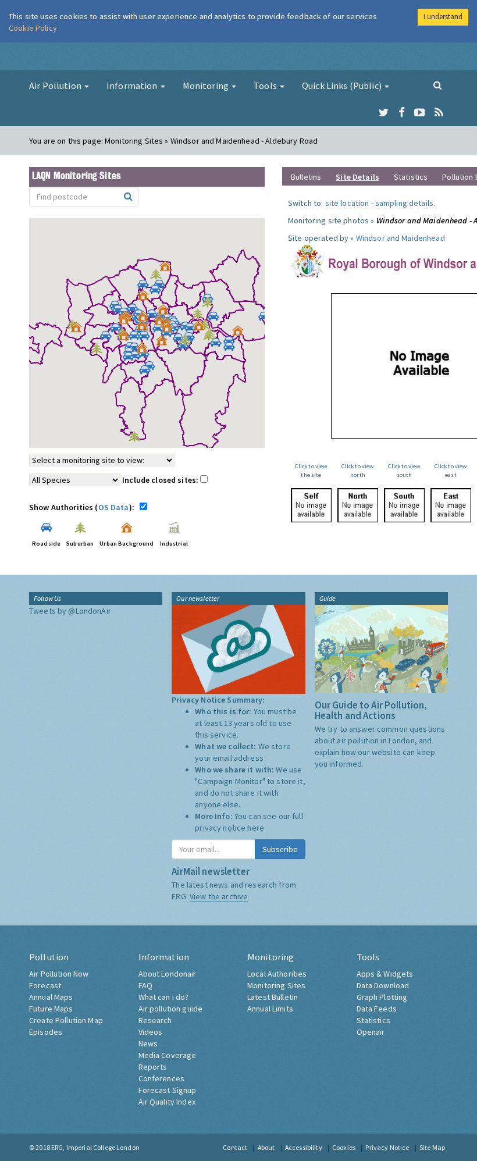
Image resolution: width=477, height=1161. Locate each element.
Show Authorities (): (83, 507)
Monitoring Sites (276, 985)
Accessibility (303, 1147)
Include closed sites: (161, 480)
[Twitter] (383, 113)
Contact (235, 1147)
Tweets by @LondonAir (70, 611)
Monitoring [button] (207, 85)
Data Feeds (377, 1008)
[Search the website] (438, 85)
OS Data (113, 507)
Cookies (343, 1147)
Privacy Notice (387, 1147)
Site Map (432, 1147)
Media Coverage (167, 1055)
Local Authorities (277, 973)
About (266, 1147)
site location (347, 203)
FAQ (145, 985)
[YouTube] (420, 113)
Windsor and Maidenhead (400, 238)
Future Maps (51, 1008)
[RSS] (439, 113)
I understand (442, 17)
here (255, 827)
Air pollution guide (170, 1008)
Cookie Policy (33, 28)
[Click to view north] (357, 505)
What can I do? (163, 997)
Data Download (383, 985)
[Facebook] (402, 113)
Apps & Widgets (385, 973)
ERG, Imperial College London (95, 1147)
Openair (371, 1032)
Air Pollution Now (58, 973)
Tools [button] (266, 85)
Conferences (161, 1078)
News (148, 1043)
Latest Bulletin (272, 997)
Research (155, 1020)
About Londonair (167, 973)
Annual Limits (270, 1008)
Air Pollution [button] (56, 85)
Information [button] (132, 85)
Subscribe (280, 849)
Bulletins (306, 177)
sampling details (404, 203)
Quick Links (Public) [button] (342, 85)
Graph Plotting (382, 997)
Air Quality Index (166, 1101)
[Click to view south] (404, 505)
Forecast (45, 985)
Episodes (45, 1032)
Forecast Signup (167, 1090)
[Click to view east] (450, 505)
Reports (153, 1067)
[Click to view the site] (311, 505)
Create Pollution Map (66, 1020)
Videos (150, 1032)
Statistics (411, 177)
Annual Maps (51, 997)
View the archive (219, 896)
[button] (168, 268)
